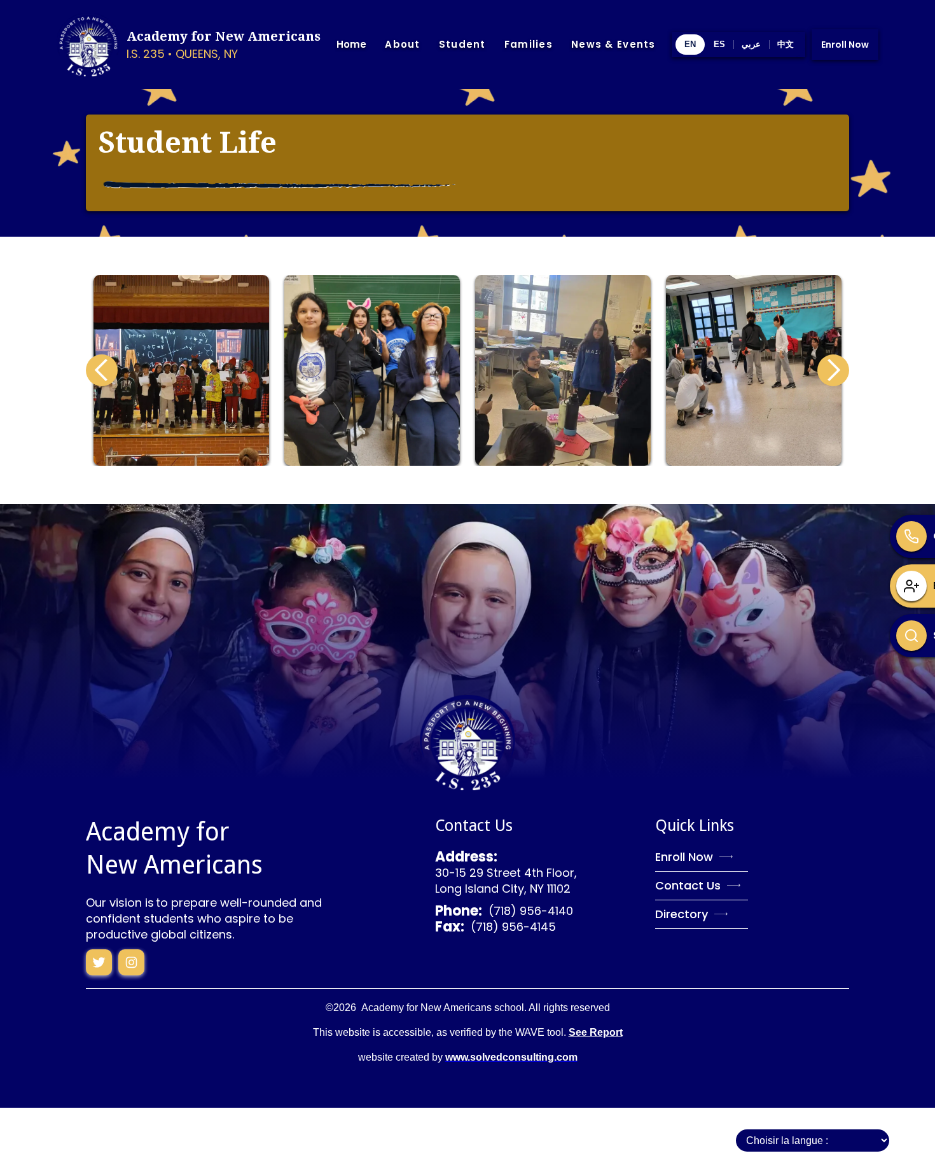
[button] (402, 45)
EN (690, 44)
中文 (785, 44)
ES (719, 44)
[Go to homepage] (467, 742)
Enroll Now (845, 44)
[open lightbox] (181, 370)
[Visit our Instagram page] (99, 962)
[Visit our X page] (131, 962)
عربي (751, 44)
